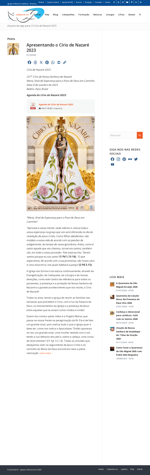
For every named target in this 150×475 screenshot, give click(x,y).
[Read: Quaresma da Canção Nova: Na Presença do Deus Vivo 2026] (112, 297)
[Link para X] (118, 2)
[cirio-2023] (13, 49)
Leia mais (45, 353)
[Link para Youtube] (127, 2)
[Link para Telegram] (140, 2)
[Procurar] (140, 14)
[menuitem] (41, 2)
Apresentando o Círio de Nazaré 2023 (58, 47)
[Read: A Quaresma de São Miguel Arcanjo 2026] (112, 284)
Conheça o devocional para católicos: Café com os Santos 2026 (128, 315)
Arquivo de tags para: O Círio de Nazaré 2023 (31, 25)
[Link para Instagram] (123, 2)
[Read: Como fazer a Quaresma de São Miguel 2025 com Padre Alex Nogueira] (112, 349)
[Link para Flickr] (136, 2)
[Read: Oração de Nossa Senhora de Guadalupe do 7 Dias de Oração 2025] (112, 329)
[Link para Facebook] (114, 2)
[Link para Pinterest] (131, 2)
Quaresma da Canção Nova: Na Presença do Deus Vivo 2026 (128, 299)
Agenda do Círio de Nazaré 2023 (56, 104)
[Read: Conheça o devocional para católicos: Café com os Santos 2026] (112, 313)
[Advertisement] (126, 78)
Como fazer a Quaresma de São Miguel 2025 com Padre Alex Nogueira (129, 351)
